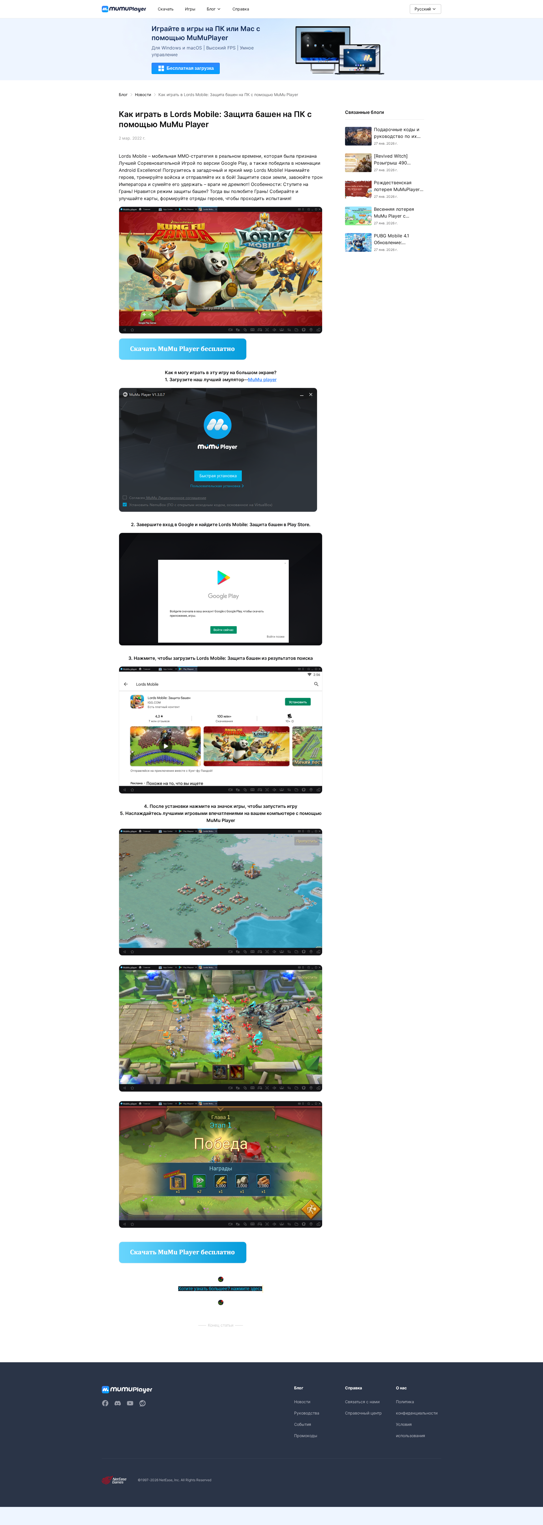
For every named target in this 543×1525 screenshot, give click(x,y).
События (302, 1424)
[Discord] (117, 1403)
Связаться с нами (362, 1401)
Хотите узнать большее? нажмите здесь (220, 1288)
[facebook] (105, 1403)
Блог (123, 94)
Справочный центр (363, 1413)
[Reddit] (142, 1403)
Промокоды (305, 1435)
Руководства (306, 1413)
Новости (143, 94)
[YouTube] (130, 1403)
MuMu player (262, 379)
